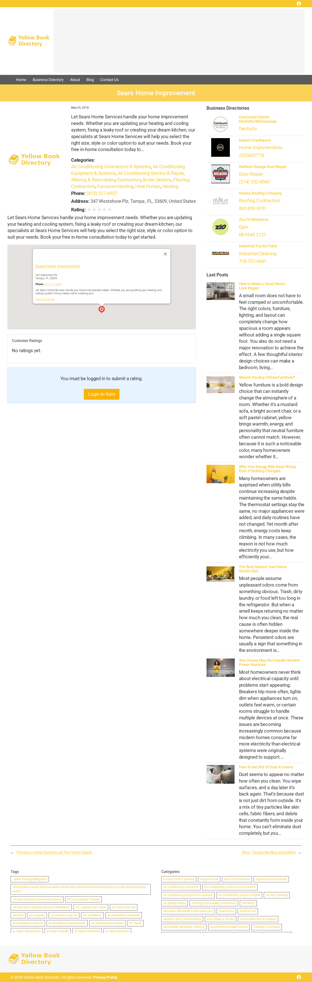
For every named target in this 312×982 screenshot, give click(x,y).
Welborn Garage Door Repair (263, 167)
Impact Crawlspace (255, 140)
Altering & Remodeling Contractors (106, 179)
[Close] (165, 254)
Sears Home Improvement (57, 266)
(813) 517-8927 (101, 193)
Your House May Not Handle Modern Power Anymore (269, 662)
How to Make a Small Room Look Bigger (262, 286)
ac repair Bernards (117, 931)
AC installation (92, 915)
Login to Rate (101, 394)
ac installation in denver (28, 923)
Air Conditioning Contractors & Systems (111, 166)
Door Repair (251, 174)
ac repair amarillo (57, 931)
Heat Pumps (147, 186)
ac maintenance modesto (107, 923)
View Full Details (45, 299)
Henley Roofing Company (260, 193)
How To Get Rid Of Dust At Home (266, 767)
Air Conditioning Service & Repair (151, 173)
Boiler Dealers (157, 179)
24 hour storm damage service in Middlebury (41, 907)
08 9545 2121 (252, 234)
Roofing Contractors (259, 200)
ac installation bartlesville (123, 915)
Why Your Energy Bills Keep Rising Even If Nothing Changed (267, 469)
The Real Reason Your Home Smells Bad (263, 569)
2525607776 (251, 155)
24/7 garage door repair (90, 907)
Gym (243, 227)
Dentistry (248, 128)
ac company (37, 915)
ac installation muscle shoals (67, 923)
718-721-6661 (253, 261)
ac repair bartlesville (87, 931)
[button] (101, 310)
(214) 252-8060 (254, 182)
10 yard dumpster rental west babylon (37, 899)
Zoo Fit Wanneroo (254, 219)
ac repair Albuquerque (27, 931)
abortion (18, 915)
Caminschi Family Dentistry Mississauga (258, 119)
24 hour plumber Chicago (83, 899)
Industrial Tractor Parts (258, 246)
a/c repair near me (123, 907)
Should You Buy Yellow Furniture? (267, 377)
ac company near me (64, 915)
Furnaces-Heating (115, 186)
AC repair (135, 923)
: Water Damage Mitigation (30, 879)
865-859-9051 (253, 208)
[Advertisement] (179, 43)
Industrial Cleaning (257, 253)
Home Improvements (260, 147)
